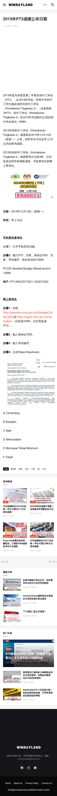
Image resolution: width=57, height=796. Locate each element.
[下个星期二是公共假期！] (12, 616)
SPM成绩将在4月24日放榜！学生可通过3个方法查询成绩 (14, 509)
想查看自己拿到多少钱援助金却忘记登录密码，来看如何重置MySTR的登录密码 (38, 675)
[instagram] (28, 767)
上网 (33, 469)
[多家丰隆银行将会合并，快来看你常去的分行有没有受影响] (12, 585)
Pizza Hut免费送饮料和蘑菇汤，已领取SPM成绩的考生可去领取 (15, 543)
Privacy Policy (31, 783)
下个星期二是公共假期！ (34, 611)
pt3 (38, 469)
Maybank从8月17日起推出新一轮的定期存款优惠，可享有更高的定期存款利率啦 (38, 693)
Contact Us (46, 783)
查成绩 (13, 469)
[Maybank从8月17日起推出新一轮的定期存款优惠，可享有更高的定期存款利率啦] (12, 694)
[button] (4, 4)
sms (44, 469)
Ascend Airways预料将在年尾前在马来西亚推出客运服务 (38, 597)
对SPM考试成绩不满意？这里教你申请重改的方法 (42, 507)
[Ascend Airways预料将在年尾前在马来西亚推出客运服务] (12, 600)
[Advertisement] (28, 60)
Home (8, 783)
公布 (26, 469)
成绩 (20, 469)
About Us (18, 783)
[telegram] (35, 767)
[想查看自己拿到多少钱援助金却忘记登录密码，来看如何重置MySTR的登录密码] (12, 677)
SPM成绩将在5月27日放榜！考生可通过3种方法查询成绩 (41, 543)
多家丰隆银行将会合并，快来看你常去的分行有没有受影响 (38, 581)
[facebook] (21, 767)
